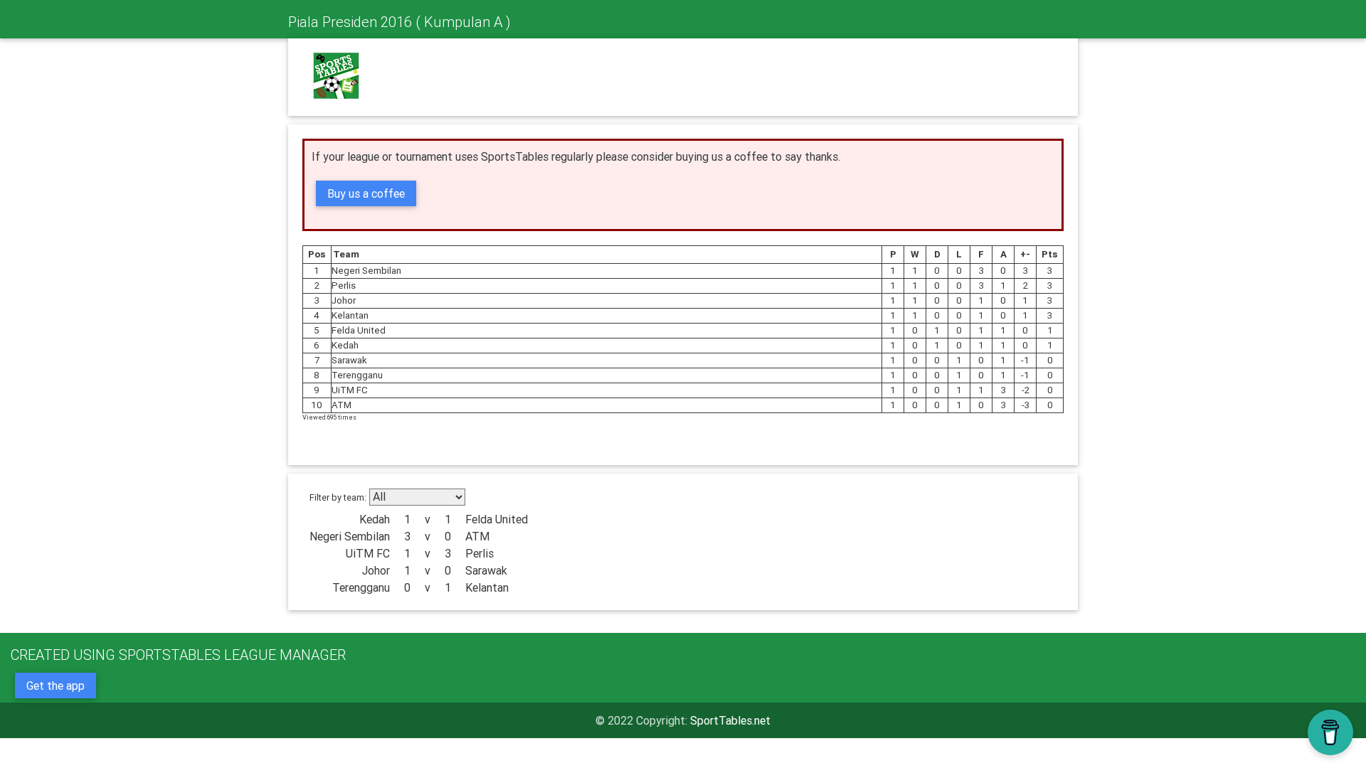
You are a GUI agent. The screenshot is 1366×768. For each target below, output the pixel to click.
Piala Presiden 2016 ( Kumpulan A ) (399, 22)
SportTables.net (730, 720)
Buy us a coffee (366, 193)
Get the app (55, 685)
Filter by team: (337, 497)
